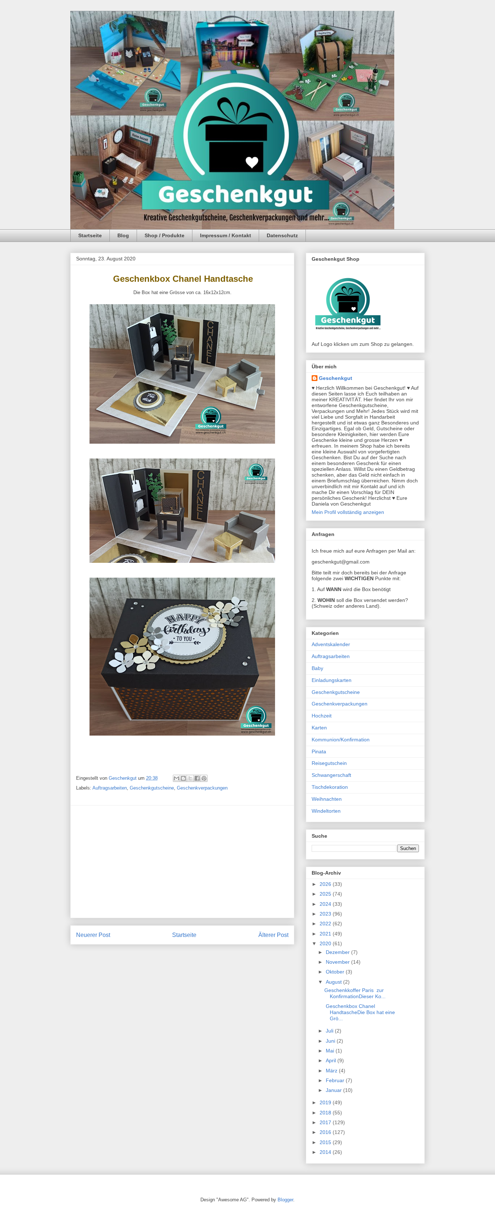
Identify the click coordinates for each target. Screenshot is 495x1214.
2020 (326, 943)
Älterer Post (273, 935)
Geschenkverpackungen (202, 788)
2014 (326, 1152)
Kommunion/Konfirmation (341, 739)
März (332, 1070)
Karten (319, 728)
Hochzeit (322, 716)
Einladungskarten (332, 680)
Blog (123, 235)
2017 (326, 1122)
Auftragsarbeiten (109, 788)
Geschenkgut (335, 378)
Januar (334, 1090)
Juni (331, 1041)
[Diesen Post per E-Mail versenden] (176, 778)
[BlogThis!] (183, 778)
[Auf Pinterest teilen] (204, 778)
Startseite (90, 235)
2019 (326, 1102)
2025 (326, 894)
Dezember (338, 952)
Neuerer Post (93, 935)
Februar (336, 1080)
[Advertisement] (182, 861)
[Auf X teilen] (190, 778)
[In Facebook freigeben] (197, 778)
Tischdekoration (330, 787)
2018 (326, 1112)
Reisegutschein (329, 763)
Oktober (336, 972)
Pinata (319, 751)
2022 (326, 923)
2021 (326, 934)
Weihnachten (327, 799)
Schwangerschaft (331, 775)
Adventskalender (331, 644)
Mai (331, 1051)
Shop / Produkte (164, 235)
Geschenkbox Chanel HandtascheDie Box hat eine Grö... (359, 1012)
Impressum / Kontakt (225, 235)
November (338, 962)
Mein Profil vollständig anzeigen (348, 512)
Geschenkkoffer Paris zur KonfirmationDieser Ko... (355, 993)
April (331, 1060)
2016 (326, 1132)
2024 (326, 904)
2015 (326, 1142)
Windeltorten (326, 811)
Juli (330, 1031)
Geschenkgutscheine (152, 788)
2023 (326, 914)
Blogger (285, 1199)
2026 (326, 884)
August (334, 982)
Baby (317, 668)
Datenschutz (282, 235)
